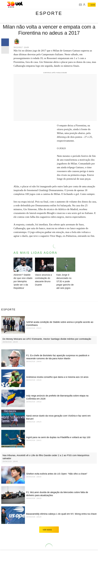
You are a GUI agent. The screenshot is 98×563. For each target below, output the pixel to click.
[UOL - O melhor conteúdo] (15, 5)
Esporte (49, 13)
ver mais (47, 530)
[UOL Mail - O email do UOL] (80, 4)
